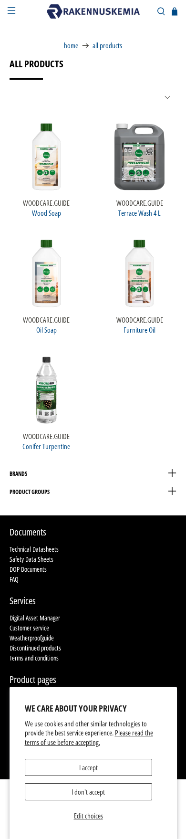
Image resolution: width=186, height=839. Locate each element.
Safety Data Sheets (31, 559)
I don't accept (88, 792)
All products (107, 45)
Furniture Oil (139, 329)
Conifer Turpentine (46, 446)
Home (71, 45)
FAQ (14, 579)
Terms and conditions (34, 657)
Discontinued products (35, 647)
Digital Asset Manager (35, 617)
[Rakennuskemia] (93, 11)
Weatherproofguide (32, 637)
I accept (88, 767)
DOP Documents (28, 569)
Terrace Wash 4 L (139, 212)
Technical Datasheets (34, 549)
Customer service (29, 627)
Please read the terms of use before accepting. (89, 737)
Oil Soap (46, 329)
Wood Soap (46, 212)
